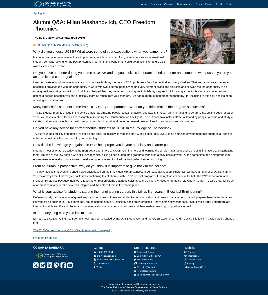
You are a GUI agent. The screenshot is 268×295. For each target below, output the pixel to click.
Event (147, 275)
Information (193, 256)
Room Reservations (146, 271)
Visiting (99, 267)
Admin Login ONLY (196, 267)
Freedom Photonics (45, 237)
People (219, 4)
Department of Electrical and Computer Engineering (134, 284)
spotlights (39, 13)
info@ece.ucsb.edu (106, 256)
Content (191, 252)
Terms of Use (194, 259)
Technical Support (146, 267)
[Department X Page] (36, 265)
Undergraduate (184, 4)
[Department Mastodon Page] (56, 265)
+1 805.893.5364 (104, 252)
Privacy (190, 263)
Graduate (169, 4)
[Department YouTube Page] (70, 265)
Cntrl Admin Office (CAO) (148, 256)
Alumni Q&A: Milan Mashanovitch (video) (62, 45)
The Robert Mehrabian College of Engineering (124, 287)
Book (154, 275)
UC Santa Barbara (158, 287)
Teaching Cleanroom (147, 263)
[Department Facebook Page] (63, 265)
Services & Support (145, 252)
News (199, 4)
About (144, 4)
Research (156, 4)
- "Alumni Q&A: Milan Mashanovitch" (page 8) (72, 230)
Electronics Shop (144, 259)
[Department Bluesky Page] (42, 265)
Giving (230, 4)
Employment (102, 263)
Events (208, 4)
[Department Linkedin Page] (49, 265)
